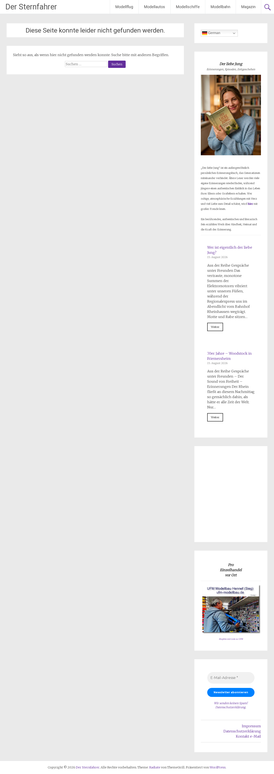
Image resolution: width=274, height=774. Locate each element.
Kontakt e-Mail (248, 736)
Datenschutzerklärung (230, 707)
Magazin (248, 6)
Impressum (251, 726)
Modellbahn (220, 6)
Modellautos (154, 6)
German (213, 33)
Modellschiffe (188, 6)
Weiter (215, 327)
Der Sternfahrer (31, 6)
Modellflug (124, 6)
